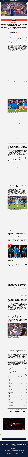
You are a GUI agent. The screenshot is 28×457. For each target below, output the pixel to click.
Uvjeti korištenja (7, 444)
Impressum (3, 444)
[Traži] (27, 0)
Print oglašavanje (14, 445)
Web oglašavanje (23, 444)
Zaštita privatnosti (18, 444)
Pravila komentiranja (12, 444)
